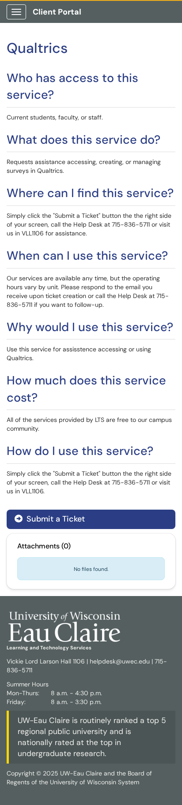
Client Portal (57, 12)
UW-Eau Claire (44, 720)
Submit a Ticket (54, 519)
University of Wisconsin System (94, 782)
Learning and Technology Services (49, 648)
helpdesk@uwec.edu (120, 661)
